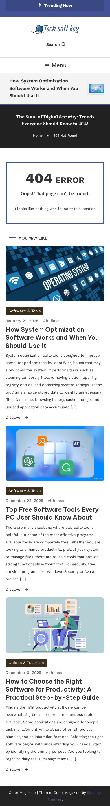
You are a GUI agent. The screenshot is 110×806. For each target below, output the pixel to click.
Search (53, 44)
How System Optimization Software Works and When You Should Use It (42, 88)
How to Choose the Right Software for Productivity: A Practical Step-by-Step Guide (52, 689)
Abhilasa (51, 320)
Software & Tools (24, 311)
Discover (14, 417)
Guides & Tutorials (26, 662)
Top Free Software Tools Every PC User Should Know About (52, 513)
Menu (59, 65)
